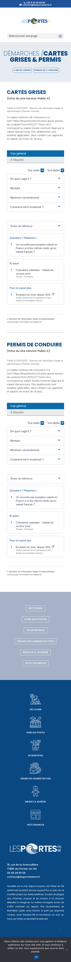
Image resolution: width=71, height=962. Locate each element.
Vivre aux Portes (35, 619)
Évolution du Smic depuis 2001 (33, 294)
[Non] (66, 949)
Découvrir (35, 608)
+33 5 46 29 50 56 (35, 2)
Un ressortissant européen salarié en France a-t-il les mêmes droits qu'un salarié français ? (36, 248)
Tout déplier (54, 170)
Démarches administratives (35, 641)
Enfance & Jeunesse (35, 652)
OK (36, 957)
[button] (35, 179)
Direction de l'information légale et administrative (31, 319)
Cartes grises (22, 70)
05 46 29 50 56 (16, 873)
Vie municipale (35, 630)
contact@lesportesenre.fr (23, 877)
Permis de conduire (46, 70)
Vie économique (35, 663)
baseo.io (37, 322)
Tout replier (34, 170)
